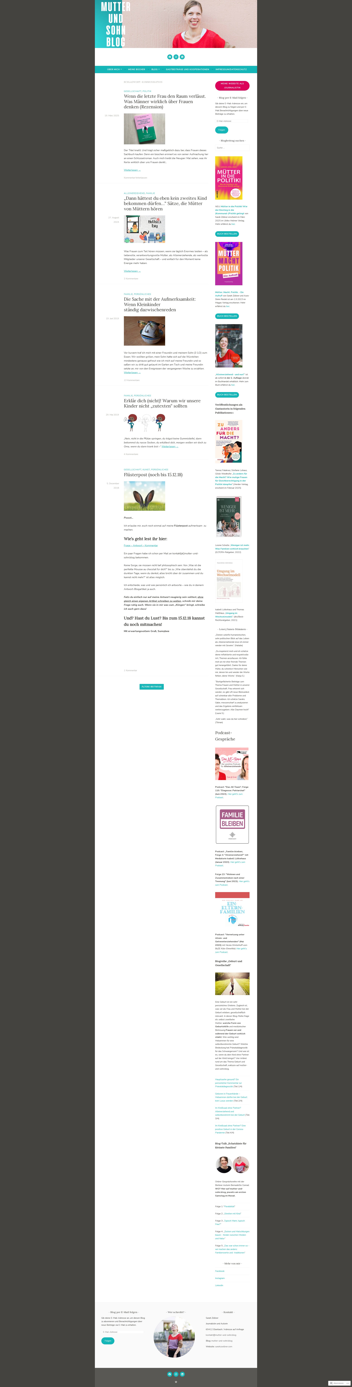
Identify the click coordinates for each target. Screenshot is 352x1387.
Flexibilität (229, 1206)
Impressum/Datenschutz (231, 69)
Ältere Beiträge (152, 686)
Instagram (220, 1278)
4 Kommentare (131, 454)
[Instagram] (176, 57)
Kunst (146, 469)
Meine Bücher (136, 69)
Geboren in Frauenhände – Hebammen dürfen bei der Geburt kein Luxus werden (231, 1097)
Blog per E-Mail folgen (232, 97)
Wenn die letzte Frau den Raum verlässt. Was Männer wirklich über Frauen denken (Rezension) (165, 101)
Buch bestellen (227, 233)
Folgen (221, 129)
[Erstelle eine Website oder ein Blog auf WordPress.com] (176, 1382)
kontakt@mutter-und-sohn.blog (221, 1335)
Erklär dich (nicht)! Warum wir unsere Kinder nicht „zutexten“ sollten (162, 403)
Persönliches (142, 294)
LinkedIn (219, 1285)
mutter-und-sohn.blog (221, 1340)
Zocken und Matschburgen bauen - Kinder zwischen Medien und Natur (232, 1235)
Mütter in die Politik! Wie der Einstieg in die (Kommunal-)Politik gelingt (231, 210)
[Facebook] (169, 57)
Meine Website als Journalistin (232, 85)
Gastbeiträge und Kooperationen (187, 69)
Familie (150, 193)
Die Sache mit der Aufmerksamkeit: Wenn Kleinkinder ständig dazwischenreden (160, 304)
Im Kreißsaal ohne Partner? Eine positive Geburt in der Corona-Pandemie (230, 1129)
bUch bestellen (227, 394)
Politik (147, 91)
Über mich (113, 69)
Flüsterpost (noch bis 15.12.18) (153, 474)
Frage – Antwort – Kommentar (141, 545)
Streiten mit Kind (232, 1213)
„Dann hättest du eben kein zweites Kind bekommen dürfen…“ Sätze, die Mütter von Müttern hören (165, 203)
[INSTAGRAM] (176, 1374)
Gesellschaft (132, 91)
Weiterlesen (132, 170)
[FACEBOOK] (169, 1374)
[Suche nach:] (232, 147)
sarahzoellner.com (223, 1346)
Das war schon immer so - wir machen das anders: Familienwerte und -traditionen (232, 1249)
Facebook (220, 1271)
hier (233, 224)
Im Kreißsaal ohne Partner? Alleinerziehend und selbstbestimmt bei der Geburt (230, 1111)
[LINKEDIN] (182, 1374)
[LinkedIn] (182, 57)
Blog (155, 69)
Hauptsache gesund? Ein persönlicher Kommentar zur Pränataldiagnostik (228, 1083)
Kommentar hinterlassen (135, 177)
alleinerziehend (134, 193)
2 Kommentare (131, 278)
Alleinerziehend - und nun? (230, 374)
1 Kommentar (130, 670)
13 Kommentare (132, 380)
